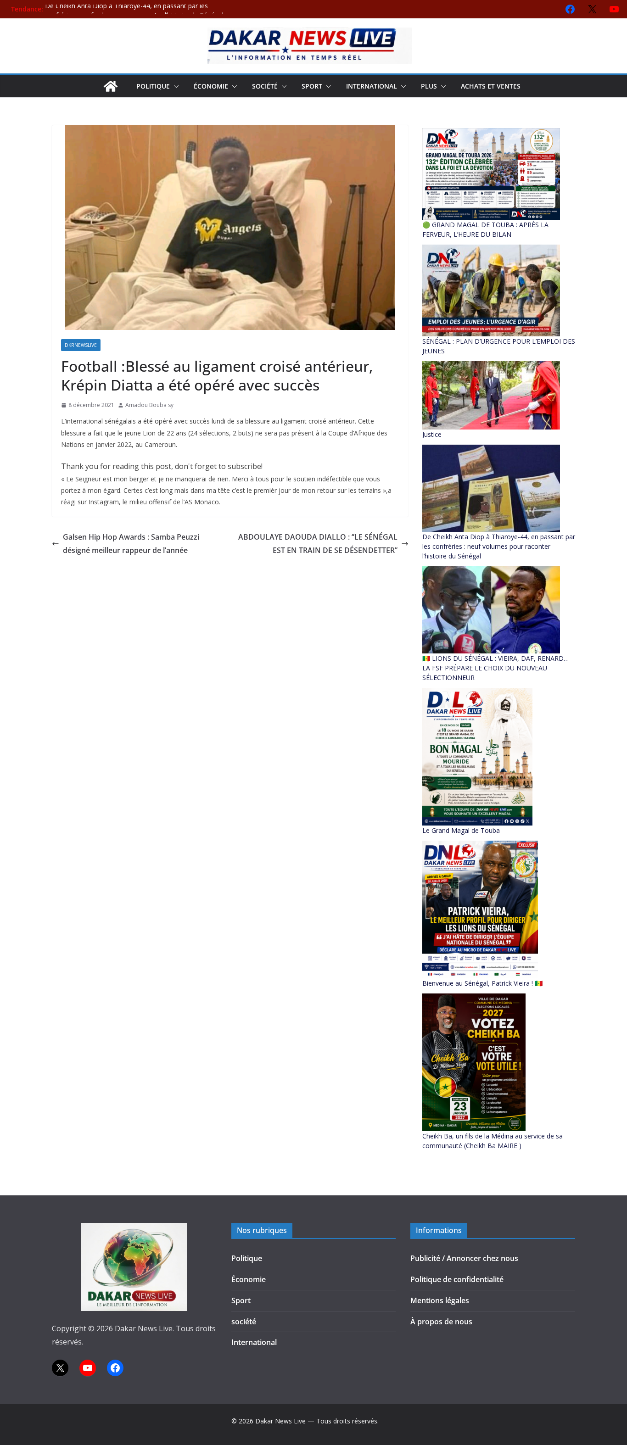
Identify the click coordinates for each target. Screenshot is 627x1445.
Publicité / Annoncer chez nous (464, 1258)
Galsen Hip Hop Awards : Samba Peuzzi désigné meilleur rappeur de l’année (131, 543)
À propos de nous (441, 1322)
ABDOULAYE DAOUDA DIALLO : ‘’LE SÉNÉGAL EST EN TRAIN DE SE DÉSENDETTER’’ (317, 543)
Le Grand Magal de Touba (461, 830)
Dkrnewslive (81, 345)
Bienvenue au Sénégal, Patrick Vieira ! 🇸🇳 (482, 983)
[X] (592, 9)
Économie (211, 86)
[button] (174, 86)
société (265, 86)
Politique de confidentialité (457, 1279)
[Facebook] (570, 9)
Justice (432, 434)
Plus (429, 86)
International (371, 86)
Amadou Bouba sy (149, 405)
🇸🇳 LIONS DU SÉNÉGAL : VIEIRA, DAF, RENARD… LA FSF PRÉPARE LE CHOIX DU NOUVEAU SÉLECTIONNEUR (495, 668)
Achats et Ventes (491, 86)
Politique (153, 86)
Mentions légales (439, 1300)
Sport (312, 86)
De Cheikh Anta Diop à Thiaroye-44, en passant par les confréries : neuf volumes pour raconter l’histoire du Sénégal (134, 13)
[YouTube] (614, 9)
